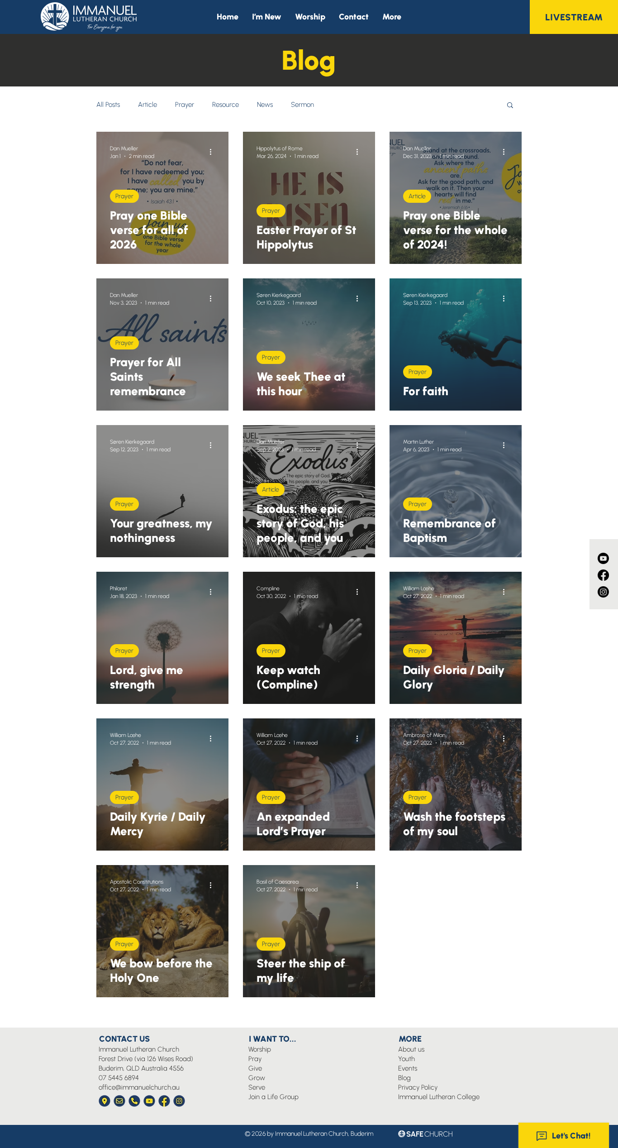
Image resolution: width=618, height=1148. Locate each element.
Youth (406, 1059)
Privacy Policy (417, 1087)
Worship (259, 1049)
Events (407, 1068)
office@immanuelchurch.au (139, 1087)
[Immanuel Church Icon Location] (104, 1101)
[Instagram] (603, 592)
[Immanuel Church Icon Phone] (134, 1101)
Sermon (302, 104)
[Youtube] (603, 558)
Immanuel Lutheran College (439, 1097)
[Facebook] (603, 575)
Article (147, 104)
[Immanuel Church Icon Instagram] (179, 1101)
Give (255, 1068)
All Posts (108, 104)
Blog (404, 1078)
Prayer (184, 104)
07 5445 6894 (119, 1078)
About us (411, 1049)
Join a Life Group (273, 1097)
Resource (225, 104)
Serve (256, 1087)
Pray (254, 1059)
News (265, 104)
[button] (392, 17)
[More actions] (213, 151)
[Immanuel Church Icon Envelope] (119, 1101)
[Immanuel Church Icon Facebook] (164, 1101)
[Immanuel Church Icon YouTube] (149, 1101)
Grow (256, 1078)
